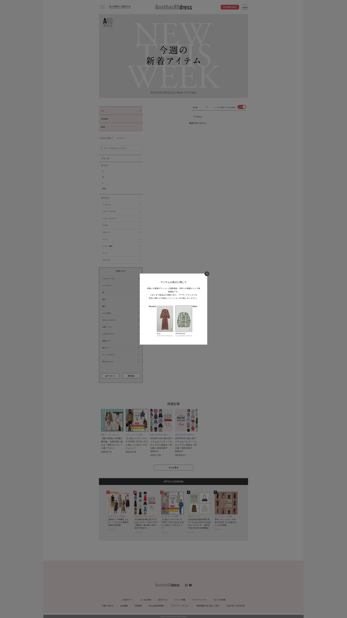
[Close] (207, 273)
